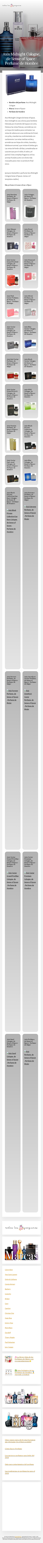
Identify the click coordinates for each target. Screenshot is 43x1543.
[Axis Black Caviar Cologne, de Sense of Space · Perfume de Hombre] (30, 376)
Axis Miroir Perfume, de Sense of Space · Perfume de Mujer (30, 299)
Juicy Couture (9, 1347)
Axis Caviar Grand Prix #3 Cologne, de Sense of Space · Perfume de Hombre (12, 394)
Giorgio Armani (10, 1284)
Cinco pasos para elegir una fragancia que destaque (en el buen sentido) (20, 1441)
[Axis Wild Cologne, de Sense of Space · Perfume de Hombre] (30, 406)
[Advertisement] (21, 29)
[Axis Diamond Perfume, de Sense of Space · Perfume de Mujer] (30, 276)
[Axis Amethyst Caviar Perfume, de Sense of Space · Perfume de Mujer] (30, 768)
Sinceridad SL (18, 1536)
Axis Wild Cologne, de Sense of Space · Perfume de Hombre (30, 393)
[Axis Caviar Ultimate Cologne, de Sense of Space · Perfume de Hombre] (13, 345)
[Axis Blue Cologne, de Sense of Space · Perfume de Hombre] (30, 477)
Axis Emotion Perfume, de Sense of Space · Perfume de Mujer (12, 198)
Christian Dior (9, 1313)
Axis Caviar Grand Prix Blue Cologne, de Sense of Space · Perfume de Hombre (13, 861)
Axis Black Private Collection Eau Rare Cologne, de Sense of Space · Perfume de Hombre (13, 498)
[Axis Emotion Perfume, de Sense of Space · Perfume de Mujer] (13, 213)
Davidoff (8, 1333)
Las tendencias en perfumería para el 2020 (20, 1472)
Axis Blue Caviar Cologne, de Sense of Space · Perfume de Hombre (30, 330)
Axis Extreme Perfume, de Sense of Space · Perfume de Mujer (30, 496)
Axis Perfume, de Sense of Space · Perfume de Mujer (30, 1042)
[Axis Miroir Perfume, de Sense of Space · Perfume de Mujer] (30, 312)
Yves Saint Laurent (11, 1274)
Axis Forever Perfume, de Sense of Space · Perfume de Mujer (12, 680)
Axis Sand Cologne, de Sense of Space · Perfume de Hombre (12, 1043)
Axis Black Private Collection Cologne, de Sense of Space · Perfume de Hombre (30, 431)
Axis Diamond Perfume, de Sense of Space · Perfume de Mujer (30, 263)
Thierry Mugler (10, 1337)
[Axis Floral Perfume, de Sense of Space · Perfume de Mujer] (30, 246)
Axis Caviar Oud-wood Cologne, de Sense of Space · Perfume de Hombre (12, 464)
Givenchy (8, 1294)
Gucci (6, 1303)
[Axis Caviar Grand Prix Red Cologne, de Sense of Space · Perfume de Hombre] (13, 280)
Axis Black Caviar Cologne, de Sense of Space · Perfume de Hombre (30, 363)
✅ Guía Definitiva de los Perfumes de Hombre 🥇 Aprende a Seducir (24, 1372)
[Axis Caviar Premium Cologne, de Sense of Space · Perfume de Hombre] (30, 950)
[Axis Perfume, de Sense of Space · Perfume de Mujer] (30, 1129)
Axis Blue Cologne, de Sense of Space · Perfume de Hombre (30, 464)
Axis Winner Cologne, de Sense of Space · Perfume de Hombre (12, 232)
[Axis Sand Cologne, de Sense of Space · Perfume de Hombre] (13, 1131)
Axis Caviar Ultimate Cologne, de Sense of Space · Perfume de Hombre (12, 331)
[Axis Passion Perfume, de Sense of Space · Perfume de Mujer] (13, 444)
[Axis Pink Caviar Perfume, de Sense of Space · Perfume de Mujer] (13, 313)
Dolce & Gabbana (11, 1279)
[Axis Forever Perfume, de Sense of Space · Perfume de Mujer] (13, 768)
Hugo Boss (8, 1318)
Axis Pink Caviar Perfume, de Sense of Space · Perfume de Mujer (13, 299)
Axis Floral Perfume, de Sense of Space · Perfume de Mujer (30, 232)
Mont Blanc (8, 1328)
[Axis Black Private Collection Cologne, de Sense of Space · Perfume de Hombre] (30, 446)
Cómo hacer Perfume (13, 1449)
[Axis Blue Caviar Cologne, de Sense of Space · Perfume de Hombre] (30, 343)
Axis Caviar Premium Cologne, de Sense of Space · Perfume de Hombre (30, 861)
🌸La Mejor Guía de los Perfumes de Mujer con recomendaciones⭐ (24, 1359)
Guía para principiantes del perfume (19, 1464)
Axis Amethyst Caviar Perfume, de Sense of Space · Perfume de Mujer (30, 680)
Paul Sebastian (10, 1342)
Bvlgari (7, 1299)
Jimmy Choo (9, 1323)
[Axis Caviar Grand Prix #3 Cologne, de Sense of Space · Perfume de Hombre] (13, 410)
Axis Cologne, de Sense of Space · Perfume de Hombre (30, 197)
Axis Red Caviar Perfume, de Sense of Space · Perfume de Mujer (13, 363)
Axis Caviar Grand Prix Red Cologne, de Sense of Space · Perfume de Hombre (12, 264)
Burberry (8, 1289)
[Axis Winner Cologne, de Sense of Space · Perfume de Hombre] (13, 246)
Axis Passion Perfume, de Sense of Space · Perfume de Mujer (12, 429)
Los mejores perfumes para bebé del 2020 (19, 1456)
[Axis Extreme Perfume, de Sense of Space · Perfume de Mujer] (30, 584)
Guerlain (8, 1308)
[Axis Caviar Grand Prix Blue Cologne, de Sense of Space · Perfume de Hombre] (13, 950)
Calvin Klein (9, 1270)
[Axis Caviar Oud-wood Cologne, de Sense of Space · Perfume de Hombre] (13, 479)
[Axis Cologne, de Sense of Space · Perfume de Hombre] (30, 211)
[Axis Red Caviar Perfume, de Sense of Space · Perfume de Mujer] (13, 376)
